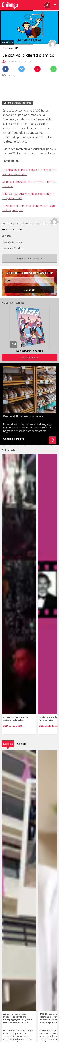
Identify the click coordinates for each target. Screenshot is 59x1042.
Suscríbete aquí (29, 357)
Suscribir (29, 289)
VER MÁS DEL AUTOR (29, 258)
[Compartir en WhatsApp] (53, 69)
